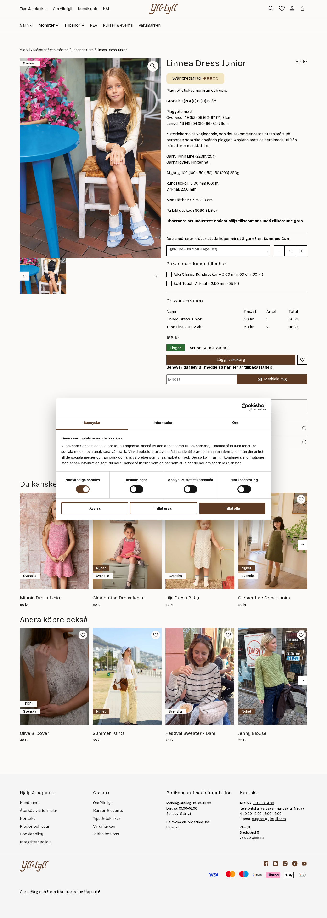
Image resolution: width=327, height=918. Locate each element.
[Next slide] (156, 275)
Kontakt (27, 818)
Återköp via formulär (38, 810)
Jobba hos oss (106, 834)
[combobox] (218, 250)
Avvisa (94, 508)
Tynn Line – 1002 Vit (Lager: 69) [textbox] (193, 249)
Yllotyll (25, 50)
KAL (106, 8)
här (207, 822)
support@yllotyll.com (269, 819)
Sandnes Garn (83, 50)
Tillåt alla (232, 508)
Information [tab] (163, 422)
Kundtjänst (30, 802)
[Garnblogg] (275, 864)
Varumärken (150, 25)
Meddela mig (275, 379)
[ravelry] (295, 864)
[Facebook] (266, 864)
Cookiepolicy (31, 834)
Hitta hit (172, 827)
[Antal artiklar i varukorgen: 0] (302, 8)
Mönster (40, 50)
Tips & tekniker (33, 8)
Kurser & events (118, 25)
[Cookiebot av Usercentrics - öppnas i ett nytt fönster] (245, 407)
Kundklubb (87, 8)
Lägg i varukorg (231, 359)
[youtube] (304, 864)
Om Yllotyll (62, 8)
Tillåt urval (163, 508)
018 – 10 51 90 (263, 803)
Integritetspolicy (35, 842)
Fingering (200, 162)
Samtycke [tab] (92, 422)
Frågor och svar (35, 826)
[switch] (136, 489)
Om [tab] (235, 422)
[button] (43, 276)
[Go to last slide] (24, 275)
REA (93, 25)
